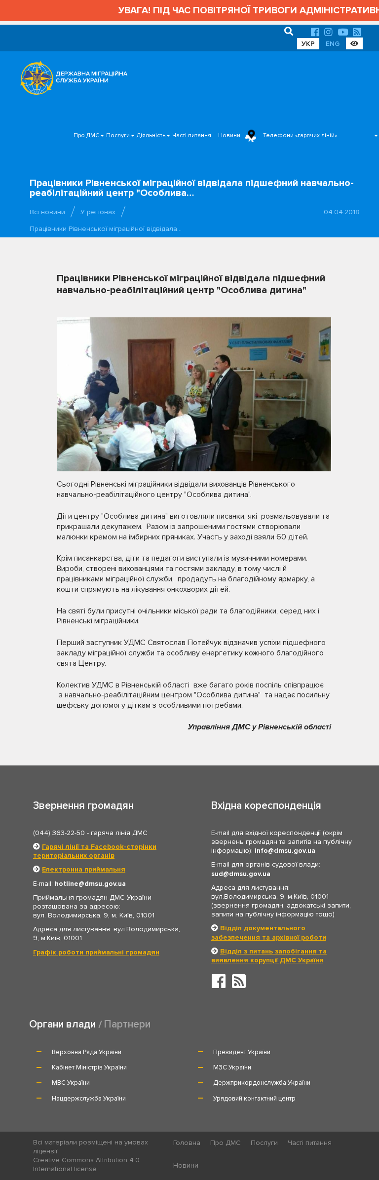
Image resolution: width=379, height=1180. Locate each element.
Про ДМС (86, 135)
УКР (308, 43)
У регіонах (97, 212)
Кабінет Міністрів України (89, 1067)
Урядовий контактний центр (254, 1099)
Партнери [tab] (127, 1024)
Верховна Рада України (86, 1052)
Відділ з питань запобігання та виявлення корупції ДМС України (269, 955)
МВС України (71, 1083)
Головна (186, 1143)
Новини (229, 135)
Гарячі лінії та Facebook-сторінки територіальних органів (94, 851)
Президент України (241, 1052)
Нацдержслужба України (89, 1099)
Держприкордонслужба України (261, 1083)
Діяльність (151, 135)
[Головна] (34, 80)
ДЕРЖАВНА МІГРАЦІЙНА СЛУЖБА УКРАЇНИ (91, 77)
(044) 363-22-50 (59, 833)
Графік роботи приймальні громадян (96, 952)
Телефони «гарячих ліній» (300, 135)
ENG (333, 43)
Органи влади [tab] (62, 1024)
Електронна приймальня (83, 869)
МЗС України (232, 1067)
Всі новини (47, 212)
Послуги (118, 135)
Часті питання (191, 135)
